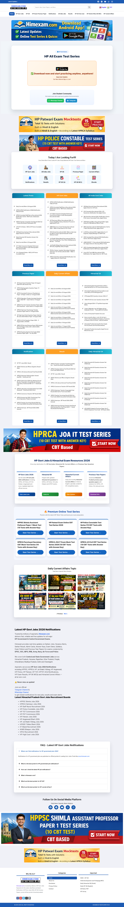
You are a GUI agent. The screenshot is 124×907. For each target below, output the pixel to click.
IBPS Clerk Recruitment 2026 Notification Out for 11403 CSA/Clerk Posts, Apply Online (97, 227)
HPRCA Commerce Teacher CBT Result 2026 (29, 393)
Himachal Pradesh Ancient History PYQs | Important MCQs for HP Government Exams (96, 286)
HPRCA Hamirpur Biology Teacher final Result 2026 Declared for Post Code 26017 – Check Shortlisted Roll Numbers (63, 407)
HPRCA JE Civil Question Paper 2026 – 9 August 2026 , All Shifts (28, 321)
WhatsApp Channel (22, 692)
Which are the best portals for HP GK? (32, 781)
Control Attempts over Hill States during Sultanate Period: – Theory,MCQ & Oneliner (96, 309)
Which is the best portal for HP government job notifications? (40, 764)
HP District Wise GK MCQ (94, 14)
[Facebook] (98, 1)
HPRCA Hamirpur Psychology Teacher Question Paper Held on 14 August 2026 (28, 310)
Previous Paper (78, 172)
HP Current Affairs (109, 14)
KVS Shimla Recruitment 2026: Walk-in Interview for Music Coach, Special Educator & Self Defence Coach (63, 233)
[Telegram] (101, 1)
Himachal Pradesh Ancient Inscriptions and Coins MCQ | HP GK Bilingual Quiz (96, 291)
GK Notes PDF (84, 889)
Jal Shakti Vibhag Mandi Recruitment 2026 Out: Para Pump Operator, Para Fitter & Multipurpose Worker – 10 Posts (63, 240)
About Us (51, 880)
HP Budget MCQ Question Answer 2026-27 (96, 296)
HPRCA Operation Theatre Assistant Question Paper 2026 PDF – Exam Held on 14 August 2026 (29, 300)
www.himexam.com (83, 756)
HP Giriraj (83, 891)
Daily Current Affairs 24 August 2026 (61, 296)
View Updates (71, 494)
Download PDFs (95, 494)
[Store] (29, 898)
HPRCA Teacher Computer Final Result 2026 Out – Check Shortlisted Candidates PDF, (29, 222)
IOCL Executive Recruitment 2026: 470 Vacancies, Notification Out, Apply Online (95, 212)
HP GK (28, 14)
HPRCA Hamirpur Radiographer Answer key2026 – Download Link (28, 376)
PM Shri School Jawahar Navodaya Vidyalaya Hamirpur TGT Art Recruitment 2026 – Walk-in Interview (62, 252)
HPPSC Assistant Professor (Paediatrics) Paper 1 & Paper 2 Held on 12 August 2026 (28, 294)
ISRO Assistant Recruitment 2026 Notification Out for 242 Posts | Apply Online (96, 237)
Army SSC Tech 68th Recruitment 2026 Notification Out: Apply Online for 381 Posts (95, 253)
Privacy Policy (53, 886)
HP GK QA (62, 182)
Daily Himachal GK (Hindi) (88, 883)
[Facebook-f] (17, 898)
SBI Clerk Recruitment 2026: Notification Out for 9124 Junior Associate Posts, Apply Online (96, 217)
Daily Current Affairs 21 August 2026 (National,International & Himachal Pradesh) (63, 308)
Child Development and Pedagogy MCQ (92, 880)
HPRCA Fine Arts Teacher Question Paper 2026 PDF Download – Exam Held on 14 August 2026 (29, 305)
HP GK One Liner (79, 14)
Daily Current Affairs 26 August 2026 (26, 206)
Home (11, 14)
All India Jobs (62, 14)
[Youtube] (105, 1)
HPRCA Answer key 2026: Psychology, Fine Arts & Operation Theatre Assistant (28, 398)
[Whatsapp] (108, 1)
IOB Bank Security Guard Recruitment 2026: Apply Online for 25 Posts (28, 232)
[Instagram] (112, 1)
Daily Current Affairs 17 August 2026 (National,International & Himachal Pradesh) (63, 327)
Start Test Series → (30, 533)
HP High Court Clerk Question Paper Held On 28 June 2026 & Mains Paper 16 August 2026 (29, 315)
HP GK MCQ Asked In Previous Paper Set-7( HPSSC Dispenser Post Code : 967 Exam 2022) (97, 409)
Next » (66, 614)
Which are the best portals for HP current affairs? (36, 787)
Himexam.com (44, 634)
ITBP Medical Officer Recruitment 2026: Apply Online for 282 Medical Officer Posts (96, 222)
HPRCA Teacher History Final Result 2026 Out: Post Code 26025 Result (63, 369)
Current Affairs (94, 172)
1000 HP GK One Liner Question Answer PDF (96, 299)
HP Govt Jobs (20, 14)
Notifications (52, 14)
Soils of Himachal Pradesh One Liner (94, 313)
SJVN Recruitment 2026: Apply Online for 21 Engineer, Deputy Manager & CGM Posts (96, 232)
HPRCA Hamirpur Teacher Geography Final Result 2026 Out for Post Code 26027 (62, 391)
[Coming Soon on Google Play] (62, 69)
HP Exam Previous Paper (39, 14)
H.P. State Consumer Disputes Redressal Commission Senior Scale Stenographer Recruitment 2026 (27, 247)
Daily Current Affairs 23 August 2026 (61, 299)
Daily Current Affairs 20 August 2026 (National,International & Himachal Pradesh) (63, 313)
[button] (62, 751)
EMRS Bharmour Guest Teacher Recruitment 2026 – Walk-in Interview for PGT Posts (62, 227)
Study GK (46, 494)
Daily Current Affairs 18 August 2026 (61, 322)
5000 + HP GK (84, 878)
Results (70, 14)
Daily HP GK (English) (86, 886)
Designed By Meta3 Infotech (101, 905)
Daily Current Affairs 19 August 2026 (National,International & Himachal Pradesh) (63, 318)
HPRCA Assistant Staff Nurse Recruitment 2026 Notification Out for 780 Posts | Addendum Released (29, 217)
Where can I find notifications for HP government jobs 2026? (39, 751)
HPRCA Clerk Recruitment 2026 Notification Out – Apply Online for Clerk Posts (62, 257)
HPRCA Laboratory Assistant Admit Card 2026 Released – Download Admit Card (29, 389)
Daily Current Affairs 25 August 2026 (26, 242)
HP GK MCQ (78, 182)
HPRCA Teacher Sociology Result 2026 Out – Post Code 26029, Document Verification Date (29, 403)
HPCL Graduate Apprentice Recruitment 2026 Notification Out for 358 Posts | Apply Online (96, 248)
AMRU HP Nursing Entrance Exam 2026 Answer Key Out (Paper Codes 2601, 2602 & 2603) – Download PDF (30, 327)
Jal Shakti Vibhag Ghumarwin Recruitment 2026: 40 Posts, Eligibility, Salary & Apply (63, 245)
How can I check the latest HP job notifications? (35, 769)
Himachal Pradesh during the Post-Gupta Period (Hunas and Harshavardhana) (95, 324)
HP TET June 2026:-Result (24, 363)
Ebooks (94, 182)
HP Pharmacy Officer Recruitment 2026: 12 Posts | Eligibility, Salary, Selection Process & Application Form (62, 222)
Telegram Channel (21, 690)
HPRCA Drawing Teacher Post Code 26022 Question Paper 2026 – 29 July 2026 (28, 332)
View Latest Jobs (25, 494)
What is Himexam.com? (28, 775)
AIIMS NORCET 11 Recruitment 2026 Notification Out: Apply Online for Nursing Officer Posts (97, 243)
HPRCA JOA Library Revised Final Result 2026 (29, 372)
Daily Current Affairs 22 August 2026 (61, 303)
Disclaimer (52, 883)
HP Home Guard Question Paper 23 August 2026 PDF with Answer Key (28, 283)
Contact (51, 889)
